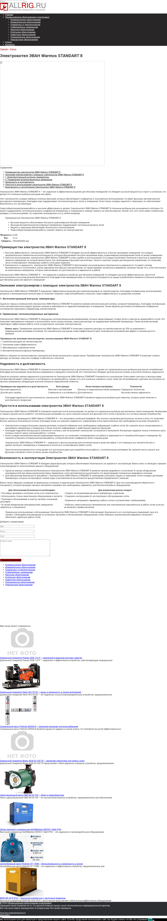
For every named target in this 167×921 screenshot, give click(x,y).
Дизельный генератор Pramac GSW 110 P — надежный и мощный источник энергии (41, 658)
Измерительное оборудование (25, 22)
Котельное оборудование (22, 32)
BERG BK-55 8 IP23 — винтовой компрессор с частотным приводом (32, 898)
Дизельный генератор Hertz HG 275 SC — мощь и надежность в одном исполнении (40, 692)
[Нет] (153, 920)
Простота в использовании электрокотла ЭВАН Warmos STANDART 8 (38, 184)
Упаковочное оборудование (24, 39)
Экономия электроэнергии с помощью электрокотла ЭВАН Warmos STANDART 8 (44, 174)
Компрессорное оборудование (25, 19)
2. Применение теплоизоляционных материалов (28, 179)
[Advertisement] (78, 606)
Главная (9, 14)
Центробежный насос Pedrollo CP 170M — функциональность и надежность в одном (41, 864)
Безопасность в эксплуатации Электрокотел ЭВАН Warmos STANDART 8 (40, 187)
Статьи (8, 42)
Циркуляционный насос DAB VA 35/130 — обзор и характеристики (32, 795)
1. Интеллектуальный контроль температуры (27, 177)
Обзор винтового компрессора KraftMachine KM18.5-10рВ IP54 (30, 829)
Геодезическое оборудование (25, 37)
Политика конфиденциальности (13, 913)
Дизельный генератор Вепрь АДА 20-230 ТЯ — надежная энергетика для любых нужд (42, 761)
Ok (150, 920)
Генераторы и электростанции (25, 24)
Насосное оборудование (22, 29)
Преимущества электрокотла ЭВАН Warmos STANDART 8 (32, 172)
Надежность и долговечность (19, 182)
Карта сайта (5, 915)
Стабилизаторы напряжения (24, 27)
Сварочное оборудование (23, 34)
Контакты (10, 44)
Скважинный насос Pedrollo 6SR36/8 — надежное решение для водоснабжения (39, 726)
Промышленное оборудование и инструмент (27, 17)
